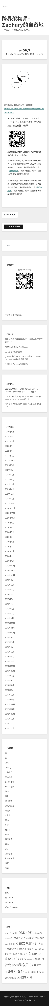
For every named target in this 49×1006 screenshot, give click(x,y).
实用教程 (8, 801)
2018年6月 (9, 652)
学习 (18, 948)
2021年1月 (9, 503)
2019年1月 (9, 618)
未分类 (8, 815)
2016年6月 (9, 719)
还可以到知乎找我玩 (13, 315)
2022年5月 (9, 451)
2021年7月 (9, 475)
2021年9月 (9, 465)
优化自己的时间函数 (13, 352)
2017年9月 (9, 675)
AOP (8, 933)
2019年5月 (9, 599)
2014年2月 (9, 728)
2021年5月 (9, 484)
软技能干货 (9, 858)
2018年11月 (10, 628)
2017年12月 (10, 666)
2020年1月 (9, 561)
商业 (7, 796)
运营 (7, 863)
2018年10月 (10, 632)
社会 (7, 825)
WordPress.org (11, 907)
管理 (7, 834)
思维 (25, 953)
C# (6, 758)
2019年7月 (9, 589)
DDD (7, 763)
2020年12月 (10, 508)
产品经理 (8, 772)
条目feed (9, 897)
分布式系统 (9, 786)
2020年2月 (9, 556)
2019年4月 (9, 604)
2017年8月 (9, 680)
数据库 (8, 810)
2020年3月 (9, 551)
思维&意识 (9, 806)
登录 (7, 893)
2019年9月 (9, 580)
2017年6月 (9, 690)
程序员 (8, 830)
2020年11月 (10, 513)
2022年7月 (9, 446)
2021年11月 (10, 460)
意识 (11, 959)
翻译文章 (8, 839)
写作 (12, 944)
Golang (8, 767)
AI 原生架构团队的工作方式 (16, 347)
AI (6, 753)
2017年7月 (9, 685)
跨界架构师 (13, 171)
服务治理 (30, 959)
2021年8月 (9, 470)
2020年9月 (9, 522)
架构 (7, 820)
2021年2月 (9, 499)
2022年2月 (9, 455)
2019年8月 (9, 585)
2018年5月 (9, 656)
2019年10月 (10, 575)
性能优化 (36, 954)
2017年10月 (10, 671)
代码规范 (8, 777)
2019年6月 (9, 594)
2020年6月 (9, 537)
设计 (7, 849)
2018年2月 (9, 661)
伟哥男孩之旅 (10, 404)
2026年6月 (9, 432)
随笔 (7, 868)
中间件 (18, 938)
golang (37, 933)
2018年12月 (10, 623)
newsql (9, 938)
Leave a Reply (13, 227)
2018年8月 (9, 642)
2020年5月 (9, 542)
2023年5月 (9, 441)
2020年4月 (9, 546)
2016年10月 (10, 714)
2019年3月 (9, 609)
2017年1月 (9, 699)
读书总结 (8, 853)
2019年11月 (10, 570)
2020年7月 (9, 532)
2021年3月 (9, 494)
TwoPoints (30, 1000)
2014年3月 (9, 723)
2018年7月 (9, 647)
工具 (38, 949)
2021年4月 (9, 489)
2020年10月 (10, 518)
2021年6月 (9, 479)
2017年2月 (9, 695)
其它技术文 (9, 782)
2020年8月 (9, 527)
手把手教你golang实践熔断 (16, 364)
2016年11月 (10, 709)
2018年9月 (9, 637)
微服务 (16, 954)
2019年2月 (9, 613)
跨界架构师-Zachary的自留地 (23, 22)
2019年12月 (10, 566)
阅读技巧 (15, 978)
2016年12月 (10, 704)
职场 (7, 844)
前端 (7, 791)
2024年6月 (9, 436)
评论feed (9, 902)
